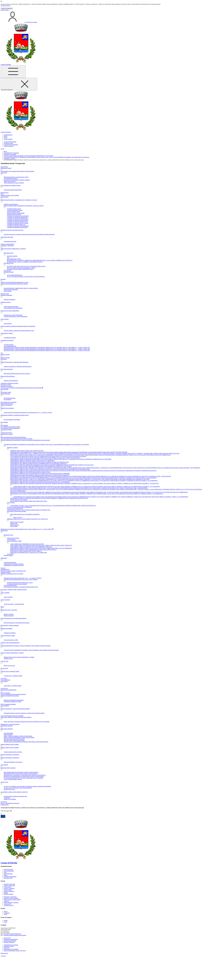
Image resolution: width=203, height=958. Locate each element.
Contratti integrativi (8, 344)
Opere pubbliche (5, 705)
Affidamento (4, 558)
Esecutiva (3, 568)
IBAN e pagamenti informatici (8, 704)
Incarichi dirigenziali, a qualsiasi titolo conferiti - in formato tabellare (21, 288)
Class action (4, 678)
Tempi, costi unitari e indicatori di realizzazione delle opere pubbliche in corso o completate (26, 721)
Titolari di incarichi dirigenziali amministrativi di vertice (14, 282)
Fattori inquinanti (8, 734)
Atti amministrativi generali (10, 178)
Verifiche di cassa (8, 658)
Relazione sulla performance (8, 376)
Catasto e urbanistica (9, 891)
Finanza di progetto (5, 572)
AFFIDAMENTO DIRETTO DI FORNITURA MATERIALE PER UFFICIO (30, 472)
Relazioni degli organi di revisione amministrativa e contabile (19, 657)
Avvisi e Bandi (10, 502)
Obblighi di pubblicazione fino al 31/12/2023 (12, 573)
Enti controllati (4, 389)
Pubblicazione (4, 530)
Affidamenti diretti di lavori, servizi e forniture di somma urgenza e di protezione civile (28, 510)
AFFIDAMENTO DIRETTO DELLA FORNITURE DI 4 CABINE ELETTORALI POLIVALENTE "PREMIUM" (40, 473)
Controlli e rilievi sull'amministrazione (10, 642)
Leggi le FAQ (7, 938)
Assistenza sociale (8, 143)
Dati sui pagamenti (5, 693)
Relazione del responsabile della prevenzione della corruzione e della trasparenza (24, 776)
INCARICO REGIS (12, 256)
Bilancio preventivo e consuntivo (9, 610)
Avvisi (5, 914)
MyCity (4, 956)
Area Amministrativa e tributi (14, 541)
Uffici (5, 872)
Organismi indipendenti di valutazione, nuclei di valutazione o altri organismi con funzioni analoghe (25, 645)
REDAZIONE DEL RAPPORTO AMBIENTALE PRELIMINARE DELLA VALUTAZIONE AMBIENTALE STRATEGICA (39, 260)
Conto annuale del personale (11, 306)
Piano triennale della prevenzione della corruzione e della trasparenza (21, 772)
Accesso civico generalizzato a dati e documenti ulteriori (18, 787)
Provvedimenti (7, 399)
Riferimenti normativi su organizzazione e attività (16, 177)
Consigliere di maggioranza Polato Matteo (17, 220)
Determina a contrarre (9, 158)
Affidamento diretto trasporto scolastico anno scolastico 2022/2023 (26, 450)
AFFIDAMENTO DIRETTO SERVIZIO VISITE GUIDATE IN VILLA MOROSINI (32, 460)
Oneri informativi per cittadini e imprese (11, 185)
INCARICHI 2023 (8, 253)
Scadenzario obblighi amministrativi (13, 189)
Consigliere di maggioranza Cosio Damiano (18, 216)
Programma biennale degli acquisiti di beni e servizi (20, 582)
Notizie (5, 911)
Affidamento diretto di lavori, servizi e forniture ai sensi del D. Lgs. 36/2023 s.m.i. (27, 519)
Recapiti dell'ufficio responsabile (12, 419)
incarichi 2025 (7, 270)
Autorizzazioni (7, 904)
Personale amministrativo (10, 876)
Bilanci (2, 606)
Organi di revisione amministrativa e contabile (12, 652)
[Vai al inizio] (1, 813)
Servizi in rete (4, 688)
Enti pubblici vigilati (6, 392)
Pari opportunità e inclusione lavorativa (13, 564)
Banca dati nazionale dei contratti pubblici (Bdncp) (13, 437)
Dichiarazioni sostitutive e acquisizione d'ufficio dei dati (14, 415)
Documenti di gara (8, 535)
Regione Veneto (5, 10)
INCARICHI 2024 (8, 263)
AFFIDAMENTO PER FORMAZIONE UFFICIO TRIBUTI (26, 551)
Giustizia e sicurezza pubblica (11, 898)
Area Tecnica (10, 554)
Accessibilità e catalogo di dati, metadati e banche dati (14, 792)
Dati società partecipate (9, 398)
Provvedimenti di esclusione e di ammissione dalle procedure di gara (21, 587)
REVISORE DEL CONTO (14, 259)
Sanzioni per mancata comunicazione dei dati (12, 230)
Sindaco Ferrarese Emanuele (14, 214)
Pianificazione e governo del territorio (10, 724)
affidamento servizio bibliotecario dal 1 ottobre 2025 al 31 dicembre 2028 (28, 552)
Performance (4, 359)
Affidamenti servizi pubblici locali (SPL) (14, 565)
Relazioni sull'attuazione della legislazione (14, 739)
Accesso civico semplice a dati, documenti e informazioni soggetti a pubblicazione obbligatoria (27, 786)
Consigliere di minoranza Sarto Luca (16, 224)
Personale (3, 279)
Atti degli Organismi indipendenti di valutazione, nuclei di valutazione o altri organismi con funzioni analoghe (31, 650)
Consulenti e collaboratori (7, 245)
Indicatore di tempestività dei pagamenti (14, 700)
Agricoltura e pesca (8, 905)
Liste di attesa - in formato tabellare (12, 685)
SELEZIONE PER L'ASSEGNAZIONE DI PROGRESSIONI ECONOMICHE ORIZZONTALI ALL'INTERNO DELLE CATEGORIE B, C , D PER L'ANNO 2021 (47, 347)
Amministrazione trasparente (11, 945)
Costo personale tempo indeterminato (13, 308)
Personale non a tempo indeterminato (10, 310)
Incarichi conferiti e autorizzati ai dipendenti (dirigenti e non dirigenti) (18, 326)
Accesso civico (4, 782)
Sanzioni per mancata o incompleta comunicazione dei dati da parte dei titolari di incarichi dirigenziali (29, 234)
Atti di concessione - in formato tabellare (14, 604)
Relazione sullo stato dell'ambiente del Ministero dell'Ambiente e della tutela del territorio (26, 741)
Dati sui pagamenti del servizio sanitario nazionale (13, 694)
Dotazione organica (5, 302)
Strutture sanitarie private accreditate (10, 744)
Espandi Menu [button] (4, 166)
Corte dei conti (4, 661)
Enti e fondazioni (8, 873)
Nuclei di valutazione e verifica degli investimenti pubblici (15, 708)
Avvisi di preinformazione (10, 585)
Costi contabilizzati (5, 680)
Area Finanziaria (11, 539)
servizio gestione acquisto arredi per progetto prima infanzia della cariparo (28, 501)
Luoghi (5, 920)
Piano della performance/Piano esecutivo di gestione (17, 373)
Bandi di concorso (5, 354)
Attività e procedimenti (6, 405)
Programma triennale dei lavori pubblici (17, 584)
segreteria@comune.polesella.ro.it (12, 933)
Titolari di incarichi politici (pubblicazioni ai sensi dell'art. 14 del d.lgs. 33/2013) (24, 205)
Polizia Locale (13, 523)
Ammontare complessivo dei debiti (12, 701)
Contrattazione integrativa (7, 340)
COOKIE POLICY (6, 5)
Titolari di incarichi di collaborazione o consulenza (13, 248)
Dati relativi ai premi (6, 384)
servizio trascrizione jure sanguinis (18, 499)
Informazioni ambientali (7, 725)
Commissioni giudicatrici (10, 562)
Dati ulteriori (4, 801)
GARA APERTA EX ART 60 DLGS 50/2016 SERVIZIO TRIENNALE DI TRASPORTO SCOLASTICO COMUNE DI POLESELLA (45, 457)
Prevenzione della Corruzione (8, 767)
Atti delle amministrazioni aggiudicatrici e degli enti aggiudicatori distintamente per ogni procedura (28, 155)
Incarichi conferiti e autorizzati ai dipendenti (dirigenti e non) (19, 330)
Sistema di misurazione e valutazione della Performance (14, 362)
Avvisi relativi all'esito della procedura (16, 511)
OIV (8, 257)
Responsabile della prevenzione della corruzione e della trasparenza (20, 773)
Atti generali (4, 172)
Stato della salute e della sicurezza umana (14, 740)
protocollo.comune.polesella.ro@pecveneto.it (15, 935)
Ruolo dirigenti (7, 291)
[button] (8, 134)
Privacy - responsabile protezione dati (10, 803)
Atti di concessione (5, 599)
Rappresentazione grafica (7, 403)
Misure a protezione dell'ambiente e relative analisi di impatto (19, 737)
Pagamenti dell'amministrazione (8, 689)
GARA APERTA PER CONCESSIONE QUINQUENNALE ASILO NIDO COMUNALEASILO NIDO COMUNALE (41, 545)
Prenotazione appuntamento (11, 939)
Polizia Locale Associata (13, 538)
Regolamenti (7, 797)
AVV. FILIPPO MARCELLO (14, 275)
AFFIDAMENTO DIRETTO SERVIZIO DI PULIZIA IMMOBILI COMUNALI (31, 546)
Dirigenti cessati (5, 293)
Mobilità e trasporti (8, 894)
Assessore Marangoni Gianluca (15, 210)
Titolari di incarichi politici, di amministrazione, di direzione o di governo (19, 200)
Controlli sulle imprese (6, 429)
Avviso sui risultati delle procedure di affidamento (19, 507)
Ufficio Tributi (13, 526)
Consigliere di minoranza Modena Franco (17, 221)
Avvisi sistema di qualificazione (15, 508)
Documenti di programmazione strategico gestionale (17, 180)
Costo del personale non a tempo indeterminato (15, 316)
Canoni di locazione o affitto (8, 635)
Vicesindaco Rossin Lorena (14, 208)
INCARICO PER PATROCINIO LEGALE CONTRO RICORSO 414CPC (26, 266)
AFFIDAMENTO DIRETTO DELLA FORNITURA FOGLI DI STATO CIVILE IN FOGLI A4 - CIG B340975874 (40, 482)
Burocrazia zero (5, 192)
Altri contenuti (4, 764)
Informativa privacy (9, 946)
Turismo (6, 892)
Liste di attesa (4, 681)
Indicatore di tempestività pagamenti (10, 695)
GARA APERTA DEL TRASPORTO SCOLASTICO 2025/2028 (27, 544)
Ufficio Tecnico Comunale (16, 522)
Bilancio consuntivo (9, 615)
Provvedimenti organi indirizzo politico (10, 426)
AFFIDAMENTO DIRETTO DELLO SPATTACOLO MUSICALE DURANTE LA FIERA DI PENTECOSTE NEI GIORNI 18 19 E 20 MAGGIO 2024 (50, 469)
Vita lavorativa (7, 887)
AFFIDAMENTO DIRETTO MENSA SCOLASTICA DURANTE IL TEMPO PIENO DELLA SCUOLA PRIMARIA (41, 548)
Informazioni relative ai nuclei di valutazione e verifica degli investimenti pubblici (24, 713)
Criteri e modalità (5, 592)
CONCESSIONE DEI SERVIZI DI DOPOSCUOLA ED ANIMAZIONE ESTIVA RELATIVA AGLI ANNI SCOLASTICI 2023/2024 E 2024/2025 (48, 456)
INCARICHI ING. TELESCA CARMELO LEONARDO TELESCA (25, 261)
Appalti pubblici (8, 889)
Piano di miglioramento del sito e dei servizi (15, 950)
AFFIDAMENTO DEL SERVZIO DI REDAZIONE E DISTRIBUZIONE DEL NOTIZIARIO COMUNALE (38, 463)
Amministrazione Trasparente (11, 153)
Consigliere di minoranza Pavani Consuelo (17, 223)
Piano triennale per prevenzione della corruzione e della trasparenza (17, 171)
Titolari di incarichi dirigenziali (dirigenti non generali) (14, 283)
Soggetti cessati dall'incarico (11, 204)
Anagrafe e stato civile (9, 884)
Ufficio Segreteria (14, 525)
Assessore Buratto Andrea (13, 211)
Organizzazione (4, 196)
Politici (5, 875)
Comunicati (7, 913)
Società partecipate (5, 393)
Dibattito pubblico (8, 555)
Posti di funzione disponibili (11, 289)
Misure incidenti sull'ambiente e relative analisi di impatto (18, 736)
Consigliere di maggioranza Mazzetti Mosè (17, 218)
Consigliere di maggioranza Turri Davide (17, 227)
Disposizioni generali (6, 168)
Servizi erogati (4, 668)
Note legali (6, 947)
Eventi (5, 922)
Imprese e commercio (9, 888)
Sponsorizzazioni (5, 569)
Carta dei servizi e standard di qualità (10, 671)
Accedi (2, 148)
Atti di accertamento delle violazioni (13, 779)
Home (5, 151)
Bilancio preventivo (9, 614)
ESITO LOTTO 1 (18, 517)
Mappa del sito (4, 953)
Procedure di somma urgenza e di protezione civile (13, 571)
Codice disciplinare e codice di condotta (14, 182)
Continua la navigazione (6, 8)
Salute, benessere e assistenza (11, 902)
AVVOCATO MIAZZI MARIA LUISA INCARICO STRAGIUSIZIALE (26, 276)
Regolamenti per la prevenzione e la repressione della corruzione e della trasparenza (25, 775)
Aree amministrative (9, 870)
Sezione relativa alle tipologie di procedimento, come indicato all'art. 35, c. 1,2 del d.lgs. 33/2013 (28, 412)
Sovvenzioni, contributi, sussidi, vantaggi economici (14, 589)
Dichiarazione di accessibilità (11, 949)
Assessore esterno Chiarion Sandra (15, 213)
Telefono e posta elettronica (7, 244)
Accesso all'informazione (10, 141)
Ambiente (6, 901)
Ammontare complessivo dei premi (9, 383)
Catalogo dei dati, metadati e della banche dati (15, 796)
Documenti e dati (8, 878)
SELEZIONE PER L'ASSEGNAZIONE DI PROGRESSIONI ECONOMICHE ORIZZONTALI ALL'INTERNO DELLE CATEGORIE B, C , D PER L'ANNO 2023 (47, 350)
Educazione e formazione (10, 896)
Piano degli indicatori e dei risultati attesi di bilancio (13, 618)
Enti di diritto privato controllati (8, 402)
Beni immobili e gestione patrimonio (10, 625)
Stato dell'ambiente (8, 733)
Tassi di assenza (5, 319)
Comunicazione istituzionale (11, 144)
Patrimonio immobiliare (6, 628)
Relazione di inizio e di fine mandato (10, 195)
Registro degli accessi (9, 789)
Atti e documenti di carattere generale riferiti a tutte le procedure (16, 438)
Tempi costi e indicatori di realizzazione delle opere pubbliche (16, 717)
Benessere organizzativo (7, 386)
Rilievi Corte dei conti (9, 665)
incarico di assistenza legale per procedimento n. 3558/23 (21, 267)
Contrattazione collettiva (7, 333)
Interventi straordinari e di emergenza (10, 754)
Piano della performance (7, 369)
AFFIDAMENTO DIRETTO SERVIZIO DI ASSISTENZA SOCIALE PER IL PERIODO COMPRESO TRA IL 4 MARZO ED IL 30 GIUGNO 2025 (49, 498)
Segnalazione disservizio (10, 940)
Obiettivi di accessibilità (10, 799)
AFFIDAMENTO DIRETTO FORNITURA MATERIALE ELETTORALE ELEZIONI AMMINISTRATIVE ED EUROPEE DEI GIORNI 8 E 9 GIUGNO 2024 (52, 465)
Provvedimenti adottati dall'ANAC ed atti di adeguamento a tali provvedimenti (23, 778)
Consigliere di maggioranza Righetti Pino (17, 217)
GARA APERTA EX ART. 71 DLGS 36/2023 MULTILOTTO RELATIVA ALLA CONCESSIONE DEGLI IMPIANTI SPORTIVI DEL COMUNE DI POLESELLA (53, 505)
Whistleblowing (5, 804)
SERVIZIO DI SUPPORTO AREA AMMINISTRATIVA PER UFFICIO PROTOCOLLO (33, 549)
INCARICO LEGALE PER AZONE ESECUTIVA (20, 269)
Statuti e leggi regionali (9, 181)
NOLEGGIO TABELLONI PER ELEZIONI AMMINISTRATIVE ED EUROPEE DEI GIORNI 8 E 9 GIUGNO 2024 (40, 466)
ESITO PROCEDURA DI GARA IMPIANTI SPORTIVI (25, 514)
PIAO (2, 194)
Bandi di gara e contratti (10, 154)
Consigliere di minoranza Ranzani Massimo (18, 226)
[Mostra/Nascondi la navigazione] (13, 71)
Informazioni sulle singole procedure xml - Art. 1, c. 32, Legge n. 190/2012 (22, 578)
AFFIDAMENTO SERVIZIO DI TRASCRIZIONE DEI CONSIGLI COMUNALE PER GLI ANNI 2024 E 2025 (39, 462)
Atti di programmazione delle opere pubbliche (12, 715)
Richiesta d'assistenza (9, 942)
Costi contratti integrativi (10, 346)
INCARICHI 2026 (8, 272)
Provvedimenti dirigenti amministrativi (10, 428)
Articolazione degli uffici (7, 237)
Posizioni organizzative (6, 295)
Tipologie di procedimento (7, 408)
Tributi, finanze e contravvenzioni (12, 899)
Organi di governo (8, 869)
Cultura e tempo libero (9, 885)
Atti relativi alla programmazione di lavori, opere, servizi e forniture (20, 579)
